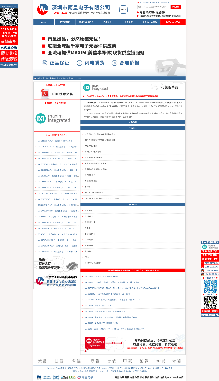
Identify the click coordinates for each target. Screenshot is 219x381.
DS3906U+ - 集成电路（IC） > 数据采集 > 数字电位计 (60, 217)
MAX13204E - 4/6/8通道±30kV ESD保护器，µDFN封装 (107, 294)
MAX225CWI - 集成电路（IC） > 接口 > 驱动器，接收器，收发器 (65, 164)
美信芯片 (66, 78)
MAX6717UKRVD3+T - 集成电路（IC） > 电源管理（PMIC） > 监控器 (67, 240)
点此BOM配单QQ (212, 274)
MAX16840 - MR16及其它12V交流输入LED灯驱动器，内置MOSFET (112, 300)
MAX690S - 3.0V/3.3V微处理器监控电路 (101, 323)
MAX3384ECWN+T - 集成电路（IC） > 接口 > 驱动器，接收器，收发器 (67, 182)
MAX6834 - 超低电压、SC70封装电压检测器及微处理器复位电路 (111, 317)
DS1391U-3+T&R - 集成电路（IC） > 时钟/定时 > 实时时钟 (62, 205)
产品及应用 (65, 22)
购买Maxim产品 (173, 22)
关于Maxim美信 (149, 22)
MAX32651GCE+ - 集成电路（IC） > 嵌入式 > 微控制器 (61, 228)
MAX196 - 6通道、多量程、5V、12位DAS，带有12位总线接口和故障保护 (114, 329)
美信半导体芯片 (86, 22)
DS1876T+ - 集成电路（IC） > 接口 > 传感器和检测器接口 (62, 234)
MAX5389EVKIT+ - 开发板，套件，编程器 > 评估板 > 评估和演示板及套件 (68, 153)
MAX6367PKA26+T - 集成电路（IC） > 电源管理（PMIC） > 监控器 (66, 147)
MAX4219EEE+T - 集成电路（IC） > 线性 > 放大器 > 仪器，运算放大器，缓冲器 (71, 252)
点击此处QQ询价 (212, 270)
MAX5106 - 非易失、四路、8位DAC (99, 306)
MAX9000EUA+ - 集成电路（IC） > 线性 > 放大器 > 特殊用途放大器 (66, 158)
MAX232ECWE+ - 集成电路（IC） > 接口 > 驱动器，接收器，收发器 (66, 199)
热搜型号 (107, 22)
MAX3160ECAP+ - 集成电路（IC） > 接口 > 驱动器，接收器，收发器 (66, 170)
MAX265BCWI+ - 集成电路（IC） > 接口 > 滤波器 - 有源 (61, 188)
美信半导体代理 (52, 78)
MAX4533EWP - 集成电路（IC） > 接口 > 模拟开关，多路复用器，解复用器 (69, 176)
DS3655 (77, 78)
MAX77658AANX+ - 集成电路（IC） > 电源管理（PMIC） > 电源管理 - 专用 (69, 211)
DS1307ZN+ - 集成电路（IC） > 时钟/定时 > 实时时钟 (60, 193)
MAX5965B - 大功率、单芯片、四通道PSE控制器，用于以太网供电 (112, 282)
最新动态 (129, 22)
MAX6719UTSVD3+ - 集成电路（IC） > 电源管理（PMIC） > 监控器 (66, 246)
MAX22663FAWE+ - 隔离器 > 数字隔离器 (55, 141)
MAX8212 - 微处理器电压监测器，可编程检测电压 (105, 311)
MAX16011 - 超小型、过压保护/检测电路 (101, 276)
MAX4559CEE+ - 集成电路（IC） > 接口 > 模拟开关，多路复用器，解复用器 (69, 223)
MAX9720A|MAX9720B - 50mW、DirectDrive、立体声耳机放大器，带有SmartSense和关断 (122, 288)
